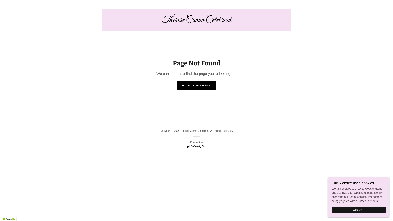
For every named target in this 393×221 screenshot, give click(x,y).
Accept (358, 210)
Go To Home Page (196, 85)
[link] (196, 21)
